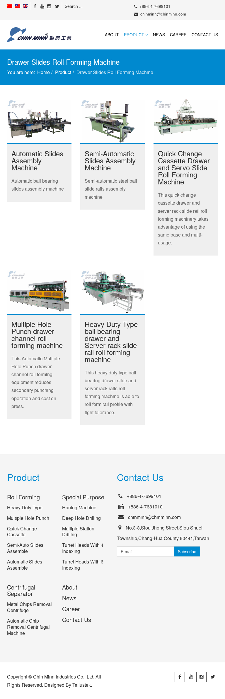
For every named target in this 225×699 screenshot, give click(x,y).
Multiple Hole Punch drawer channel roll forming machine (37, 334)
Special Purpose (83, 497)
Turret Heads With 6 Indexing (82, 564)
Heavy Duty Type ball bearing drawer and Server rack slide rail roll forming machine (111, 341)
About (112, 34)
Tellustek (81, 684)
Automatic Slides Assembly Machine (37, 160)
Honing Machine (79, 507)
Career (178, 34)
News (159, 34)
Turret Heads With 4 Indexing (82, 548)
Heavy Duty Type (24, 507)
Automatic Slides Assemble (24, 564)
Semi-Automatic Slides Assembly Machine (110, 160)
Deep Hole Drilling (81, 518)
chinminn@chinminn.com (163, 14)
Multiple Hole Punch (28, 518)
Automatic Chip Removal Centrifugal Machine (28, 626)
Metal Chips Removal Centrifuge (29, 607)
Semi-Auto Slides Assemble (25, 548)
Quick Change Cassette (22, 531)
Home (43, 72)
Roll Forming (23, 497)
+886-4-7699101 (155, 6)
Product (134, 34)
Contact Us (205, 34)
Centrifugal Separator (21, 590)
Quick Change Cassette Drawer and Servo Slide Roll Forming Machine (184, 167)
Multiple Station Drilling (78, 531)
